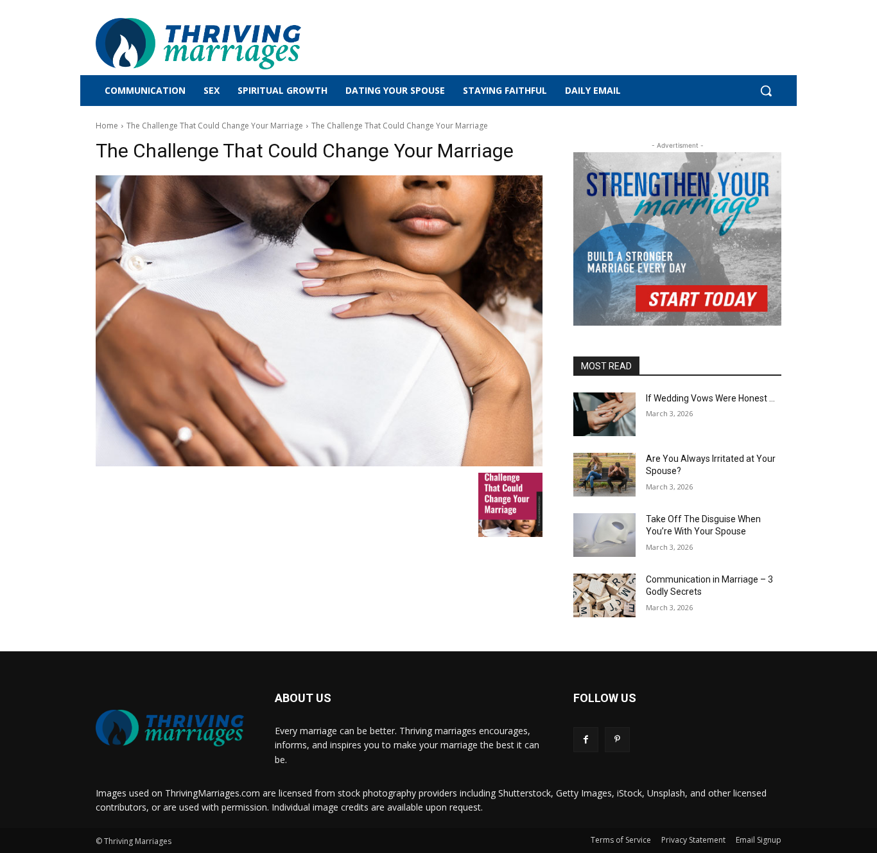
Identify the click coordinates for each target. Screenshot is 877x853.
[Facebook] (585, 739)
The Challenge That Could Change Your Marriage (214, 125)
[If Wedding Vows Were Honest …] (604, 414)
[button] (766, 90)
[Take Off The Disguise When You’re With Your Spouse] (604, 535)
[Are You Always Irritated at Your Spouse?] (604, 475)
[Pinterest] (617, 739)
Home (107, 125)
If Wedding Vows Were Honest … (710, 398)
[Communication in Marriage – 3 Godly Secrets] (604, 595)
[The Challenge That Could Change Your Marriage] (319, 320)
